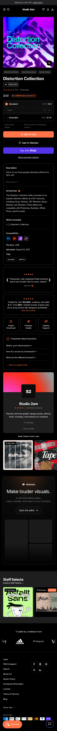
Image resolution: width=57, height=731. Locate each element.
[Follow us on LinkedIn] (40, 670)
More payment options (28, 157)
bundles (11, 259)
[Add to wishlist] (29, 443)
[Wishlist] (43, 9)
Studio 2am (28, 404)
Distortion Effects (11, 72)
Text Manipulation (29, 72)
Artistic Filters (45, 72)
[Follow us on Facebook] (34, 664)
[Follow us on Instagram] (46, 664)
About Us (7, 674)
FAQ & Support (9, 664)
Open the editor (28, 510)
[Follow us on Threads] (40, 664)
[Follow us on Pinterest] (34, 670)
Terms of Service (11, 694)
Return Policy (9, 679)
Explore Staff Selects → (13, 583)
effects (22, 259)
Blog (5, 699)
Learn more (37, 2)
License (6, 689)
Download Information (13, 684)
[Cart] (52, 9)
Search (6, 669)
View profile (28, 428)
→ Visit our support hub (16, 365)
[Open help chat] (50, 724)
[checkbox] (28, 104)
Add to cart (30, 134)
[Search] (8, 9)
